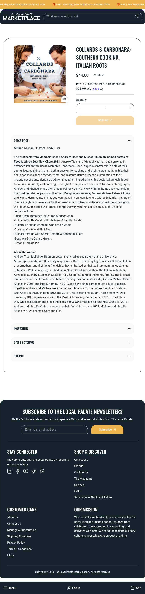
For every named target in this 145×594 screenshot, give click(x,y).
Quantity (81, 100)
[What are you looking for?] (136, 16)
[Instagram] (10, 471)
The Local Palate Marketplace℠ (72, 571)
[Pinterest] (41, 471)
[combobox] (93, 16)
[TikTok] (33, 471)
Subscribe (105, 429)
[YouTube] (25, 471)
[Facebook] (18, 471)
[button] (135, 588)
